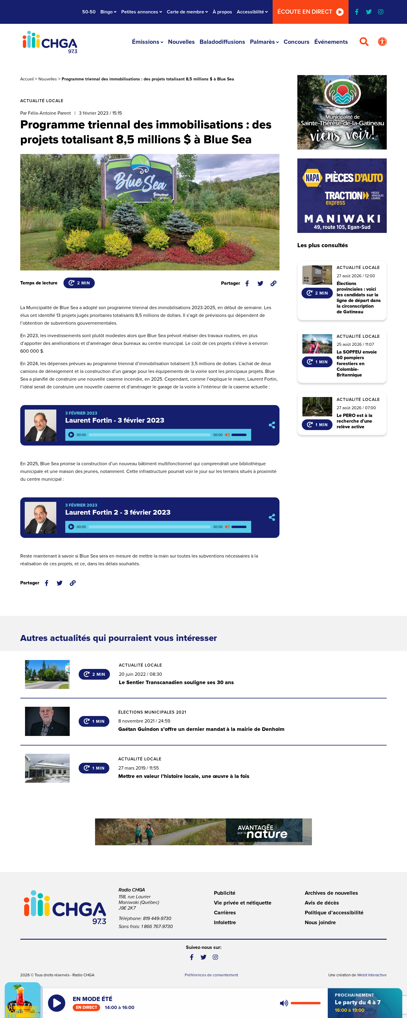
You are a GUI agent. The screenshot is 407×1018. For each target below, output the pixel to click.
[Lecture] (71, 435)
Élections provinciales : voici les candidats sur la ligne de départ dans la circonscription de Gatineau (359, 298)
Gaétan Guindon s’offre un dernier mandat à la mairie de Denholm (201, 729)
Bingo (106, 12)
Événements (331, 42)
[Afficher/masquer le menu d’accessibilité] (382, 42)
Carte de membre (185, 12)
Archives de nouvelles (331, 893)
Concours (297, 42)
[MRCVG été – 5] (203, 831)
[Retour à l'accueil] (49, 42)
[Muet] (227, 435)
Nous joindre (320, 922)
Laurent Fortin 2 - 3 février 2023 (117, 512)
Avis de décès (322, 902)
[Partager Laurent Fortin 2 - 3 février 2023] (272, 517)
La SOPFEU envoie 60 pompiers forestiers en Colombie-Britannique (357, 363)
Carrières (225, 912)
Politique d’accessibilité (334, 912)
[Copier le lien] (273, 283)
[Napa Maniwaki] (342, 195)
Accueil (27, 79)
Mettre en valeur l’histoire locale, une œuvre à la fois (183, 776)
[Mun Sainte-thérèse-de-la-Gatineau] (342, 112)
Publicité (224, 893)
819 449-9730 (157, 919)
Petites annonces (139, 12)
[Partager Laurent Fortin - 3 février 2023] (272, 425)
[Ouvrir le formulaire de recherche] (364, 42)
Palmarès (262, 42)
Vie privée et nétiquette (242, 902)
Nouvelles (181, 42)
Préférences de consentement (211, 975)
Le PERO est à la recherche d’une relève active (354, 421)
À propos (222, 12)
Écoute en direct (305, 11)
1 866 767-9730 (157, 927)
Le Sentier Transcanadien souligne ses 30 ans (176, 682)
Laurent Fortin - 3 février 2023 (114, 420)
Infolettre (225, 922)
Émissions (145, 42)
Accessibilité (250, 12)
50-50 (89, 12)
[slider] (240, 434)
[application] (158, 435)
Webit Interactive (372, 975)
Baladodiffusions (222, 42)
